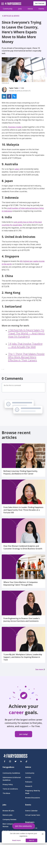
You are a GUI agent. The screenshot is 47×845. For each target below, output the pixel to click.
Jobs (20, 8)
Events (41, 8)
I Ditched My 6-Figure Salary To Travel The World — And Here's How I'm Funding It (26, 333)
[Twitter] (15, 761)
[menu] (3, 2)
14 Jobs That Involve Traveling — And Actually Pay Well (25, 345)
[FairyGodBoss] (15, 756)
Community (7, 8)
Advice (30, 8)
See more (39, 669)
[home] (13, 4)
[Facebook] (4, 761)
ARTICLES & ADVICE (11, 16)
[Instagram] (10, 761)
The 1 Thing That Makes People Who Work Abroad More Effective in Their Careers (26, 357)
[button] (4, 96)
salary (17, 169)
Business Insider (15, 127)
